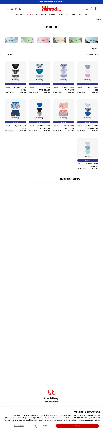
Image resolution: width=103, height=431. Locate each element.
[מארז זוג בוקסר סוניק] (15, 109)
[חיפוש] (91, 9)
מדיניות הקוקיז (10, 420)
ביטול (45, 426)
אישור (77, 426)
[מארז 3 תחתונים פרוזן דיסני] (87, 148)
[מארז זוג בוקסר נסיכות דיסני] (63, 109)
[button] (87, 14)
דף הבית (55, 385)
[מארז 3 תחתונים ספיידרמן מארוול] (87, 109)
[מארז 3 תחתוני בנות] (87, 71)
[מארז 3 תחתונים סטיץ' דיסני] (63, 71)
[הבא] (97, 2)
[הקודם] (6, 2)
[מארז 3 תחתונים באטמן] (15, 71)
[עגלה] (87, 8)
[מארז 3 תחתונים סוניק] (39, 71)
